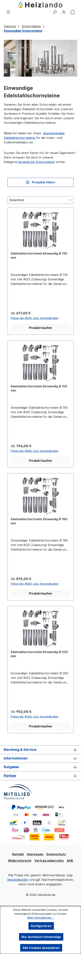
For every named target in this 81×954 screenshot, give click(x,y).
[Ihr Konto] (63, 12)
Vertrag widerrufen (49, 860)
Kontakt (18, 854)
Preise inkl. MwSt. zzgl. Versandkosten (34, 318)
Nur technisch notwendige (41, 937)
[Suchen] (54, 12)
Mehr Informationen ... (40, 917)
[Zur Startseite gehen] (40, 5)
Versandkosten (17, 880)
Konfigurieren (41, 926)
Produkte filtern (43, 182)
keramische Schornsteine (36, 162)
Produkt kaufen (40, 328)
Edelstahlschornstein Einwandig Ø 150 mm (39, 388)
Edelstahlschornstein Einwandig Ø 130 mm (39, 255)
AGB (70, 860)
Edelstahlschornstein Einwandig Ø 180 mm (39, 521)
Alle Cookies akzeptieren (41, 948)
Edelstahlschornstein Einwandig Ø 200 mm (39, 654)
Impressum (35, 854)
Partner (10, 776)
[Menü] (8, 12)
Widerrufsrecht (19, 860)
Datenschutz (56, 854)
